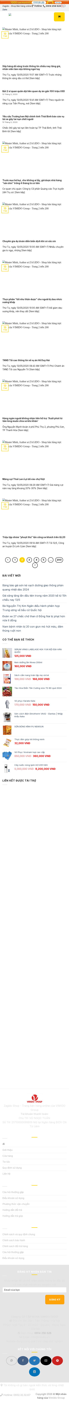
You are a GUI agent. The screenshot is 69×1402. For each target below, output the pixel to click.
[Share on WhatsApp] (11, 1360)
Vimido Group (56, 1397)
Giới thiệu (7, 1149)
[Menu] (4, 17)
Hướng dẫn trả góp (12, 1215)
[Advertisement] (34, 931)
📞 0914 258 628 (52, 6)
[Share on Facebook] (22, 1360)
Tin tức (6, 1161)
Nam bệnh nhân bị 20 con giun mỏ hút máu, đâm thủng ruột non (32, 628)
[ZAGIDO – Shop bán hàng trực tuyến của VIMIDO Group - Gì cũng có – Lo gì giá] (12, 17)
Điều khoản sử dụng (13, 1198)
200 (59, 559)
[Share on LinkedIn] (34, 1371)
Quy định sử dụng (12, 1167)
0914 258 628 (42, 1333)
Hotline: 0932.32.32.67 (16, 1395)
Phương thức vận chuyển (16, 1203)
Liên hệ (6, 1173)
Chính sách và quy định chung (18, 1234)
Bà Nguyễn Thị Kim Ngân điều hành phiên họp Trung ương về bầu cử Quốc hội (31, 608)
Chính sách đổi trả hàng (15, 1246)
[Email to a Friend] (45, 1360)
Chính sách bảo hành (13, 1240)
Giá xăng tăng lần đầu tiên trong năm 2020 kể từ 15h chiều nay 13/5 (34, 597)
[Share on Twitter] (34, 1360)
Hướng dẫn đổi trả (12, 1209)
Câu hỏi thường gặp (13, 1192)
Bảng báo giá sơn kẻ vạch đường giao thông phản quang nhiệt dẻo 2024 (32, 587)
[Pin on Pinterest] (57, 1360)
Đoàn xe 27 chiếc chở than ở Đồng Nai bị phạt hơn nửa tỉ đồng (33, 618)
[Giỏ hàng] (59, 16)
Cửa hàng (7, 1155)
